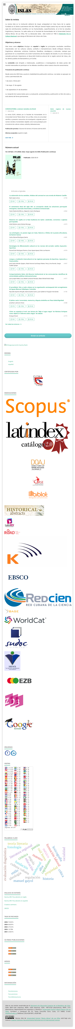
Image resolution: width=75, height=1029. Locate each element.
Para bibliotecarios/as (14, 997)
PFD (13, 306)
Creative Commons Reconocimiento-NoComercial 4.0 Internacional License (35, 1020)
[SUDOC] (17, 648)
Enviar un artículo (38, 336)
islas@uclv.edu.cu (11, 1013)
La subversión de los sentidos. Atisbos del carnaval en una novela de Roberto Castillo (38, 195)
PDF (13, 201)
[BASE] (11, 614)
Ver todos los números (12, 324)
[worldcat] (25, 623)
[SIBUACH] (12, 670)
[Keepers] (35, 566)
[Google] (19, 735)
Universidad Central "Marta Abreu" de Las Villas (43, 1018)
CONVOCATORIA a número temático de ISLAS (20, 109)
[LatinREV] (9, 527)
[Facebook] (7, 755)
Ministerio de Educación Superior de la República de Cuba (50, 1005)
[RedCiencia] (38, 606)
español (10, 364)
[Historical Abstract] (24, 515)
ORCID (6, 908)
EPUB (31, 201)
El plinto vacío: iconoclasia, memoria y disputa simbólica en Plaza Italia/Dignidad (36, 300)
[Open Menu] (4, 4)
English (10, 361)
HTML (22, 201)
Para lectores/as (13, 991)
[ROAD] (12, 534)
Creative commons (10, 904)
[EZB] (19, 688)
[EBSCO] (18, 585)
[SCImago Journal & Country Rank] (15, 345)
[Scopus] (38, 418)
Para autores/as (12, 994)
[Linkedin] (13, 755)
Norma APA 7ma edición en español (16, 901)
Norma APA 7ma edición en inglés (15, 897)
